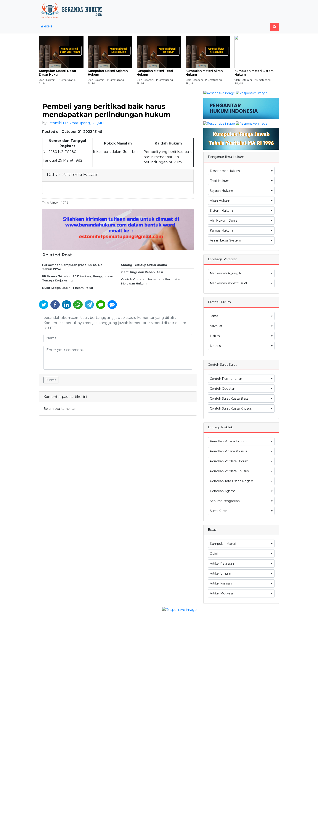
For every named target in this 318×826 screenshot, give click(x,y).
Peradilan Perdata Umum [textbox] (229, 461)
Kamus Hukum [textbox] (221, 230)
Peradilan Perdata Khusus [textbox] (229, 471)
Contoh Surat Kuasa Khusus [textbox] (231, 408)
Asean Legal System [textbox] (225, 240)
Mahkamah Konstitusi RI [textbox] (228, 283)
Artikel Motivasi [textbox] (221, 593)
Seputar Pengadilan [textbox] (225, 501)
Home (47, 26)
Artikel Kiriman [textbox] (221, 583)
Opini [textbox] (214, 554)
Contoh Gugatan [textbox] (222, 389)
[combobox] (241, 171)
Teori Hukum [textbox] (219, 181)
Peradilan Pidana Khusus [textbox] (228, 451)
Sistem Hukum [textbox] (221, 211)
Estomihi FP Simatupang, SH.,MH (75, 123)
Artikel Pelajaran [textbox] (222, 563)
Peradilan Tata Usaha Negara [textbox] (231, 481)
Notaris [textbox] (215, 346)
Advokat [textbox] (216, 326)
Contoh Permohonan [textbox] (226, 379)
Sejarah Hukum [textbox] (221, 191)
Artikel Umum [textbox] (220, 573)
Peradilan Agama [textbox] (223, 491)
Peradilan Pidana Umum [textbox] (228, 441)
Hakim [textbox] (215, 336)
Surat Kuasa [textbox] (219, 511)
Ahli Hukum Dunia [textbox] (223, 220)
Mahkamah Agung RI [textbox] (226, 273)
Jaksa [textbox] (214, 316)
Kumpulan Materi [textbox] (223, 544)
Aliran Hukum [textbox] (220, 201)
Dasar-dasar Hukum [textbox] (225, 171)
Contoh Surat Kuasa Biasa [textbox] (229, 398)
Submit (50, 380)
